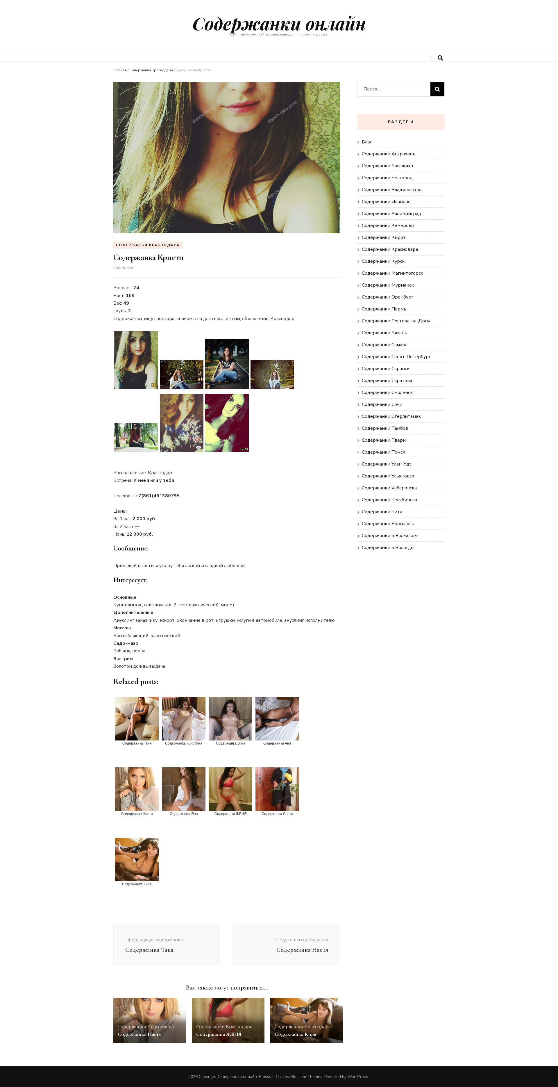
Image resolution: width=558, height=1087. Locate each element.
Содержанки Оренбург (387, 297)
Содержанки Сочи (382, 404)
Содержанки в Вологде (388, 547)
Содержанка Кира (295, 1034)
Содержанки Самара (384, 345)
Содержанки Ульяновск (388, 476)
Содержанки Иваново (386, 201)
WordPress (358, 1076)
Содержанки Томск (383, 452)
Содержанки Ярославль (388, 524)
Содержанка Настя (139, 1034)
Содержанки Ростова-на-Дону (396, 321)
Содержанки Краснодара (151, 70)
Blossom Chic (271, 1076)
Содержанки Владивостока (392, 190)
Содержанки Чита (382, 512)
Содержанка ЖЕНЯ (219, 1034)
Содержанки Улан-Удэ (387, 464)
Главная (120, 70)
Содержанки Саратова (387, 380)
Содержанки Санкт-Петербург (396, 357)
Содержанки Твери (384, 440)
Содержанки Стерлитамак (391, 416)
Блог (367, 142)
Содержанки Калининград (391, 213)
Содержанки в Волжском (390, 535)
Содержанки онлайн (279, 23)
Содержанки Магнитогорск (392, 273)
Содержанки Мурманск (388, 285)
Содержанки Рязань (384, 333)
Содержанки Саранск (385, 368)
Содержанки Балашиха (387, 166)
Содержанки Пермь (384, 309)
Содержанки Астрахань (388, 154)
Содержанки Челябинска (389, 500)
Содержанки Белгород (387, 178)
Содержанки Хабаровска (389, 488)
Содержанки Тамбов (385, 428)
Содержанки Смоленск (387, 392)
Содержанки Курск (383, 261)
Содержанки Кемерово (388, 225)
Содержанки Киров (384, 237)
